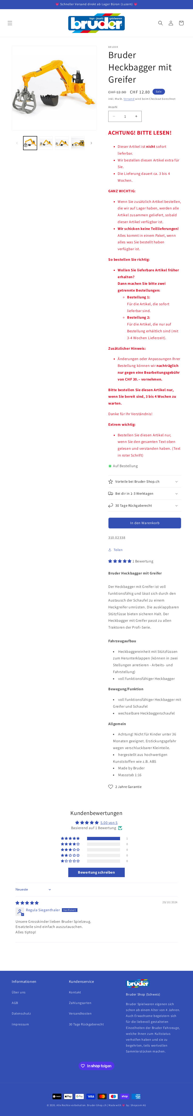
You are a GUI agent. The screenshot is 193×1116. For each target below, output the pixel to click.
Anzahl (112, 107)
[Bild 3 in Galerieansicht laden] (62, 143)
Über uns (19, 992)
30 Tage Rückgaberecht (86, 1024)
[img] (27, 902)
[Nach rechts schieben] (91, 143)
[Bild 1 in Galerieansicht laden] (30, 143)
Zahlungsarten (80, 1003)
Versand (129, 98)
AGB (15, 1003)
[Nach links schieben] (17, 143)
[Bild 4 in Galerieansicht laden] (78, 143)
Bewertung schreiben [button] (96, 872)
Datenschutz (21, 1013)
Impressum (20, 1024)
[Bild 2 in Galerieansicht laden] (46, 143)
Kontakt (75, 992)
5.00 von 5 (109, 822)
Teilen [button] (118, 550)
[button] (10, 23)
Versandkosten (80, 1013)
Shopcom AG (138, 1105)
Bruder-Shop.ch (96, 1105)
